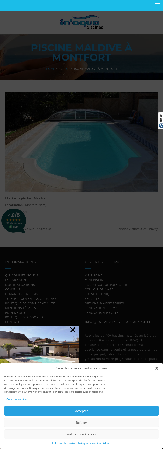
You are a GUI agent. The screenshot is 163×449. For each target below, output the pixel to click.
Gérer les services (17, 399)
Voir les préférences (81, 434)
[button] (157, 368)
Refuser (81, 422)
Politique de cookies (64, 443)
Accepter (81, 411)
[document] (81, 224)
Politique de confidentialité (93, 443)
